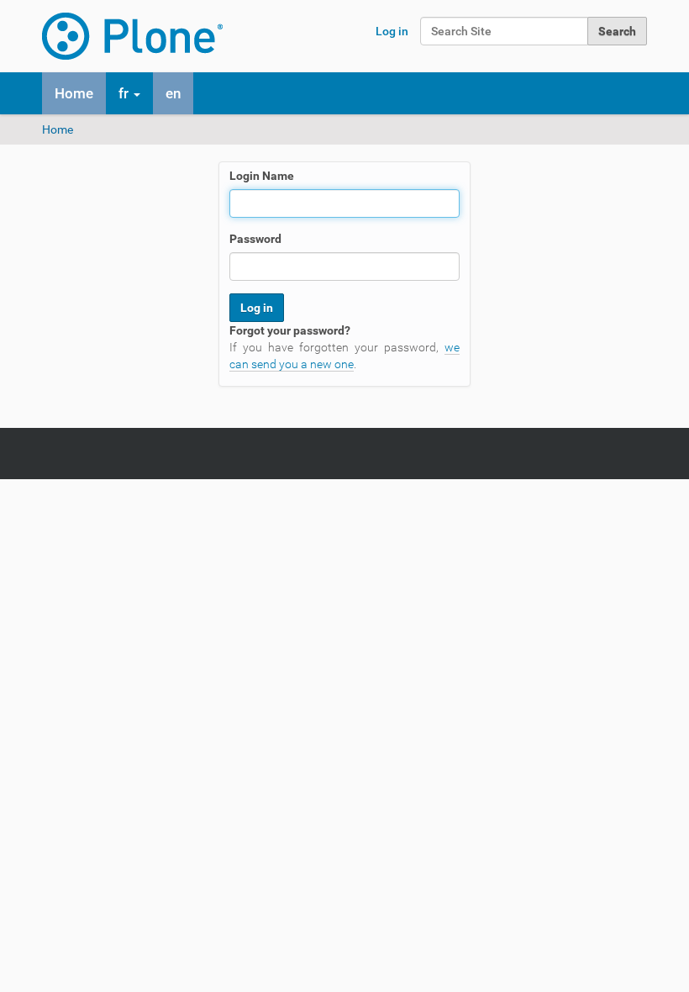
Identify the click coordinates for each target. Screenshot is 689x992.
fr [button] (125, 93)
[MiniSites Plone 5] (132, 36)
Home (74, 93)
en (173, 93)
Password (255, 238)
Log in (392, 31)
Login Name (261, 175)
